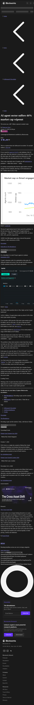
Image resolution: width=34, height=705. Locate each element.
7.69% (13, 324)
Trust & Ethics (6, 692)
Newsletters (6, 660)
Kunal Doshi (5, 535)
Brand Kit (5, 683)
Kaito (6, 307)
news (5, 47)
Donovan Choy (6, 127)
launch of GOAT (13, 152)
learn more (9, 454)
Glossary (5, 700)
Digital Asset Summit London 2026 (10, 457)
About (4, 675)
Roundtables (6, 666)
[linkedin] (7, 650)
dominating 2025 (5, 257)
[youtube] (4, 650)
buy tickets (3, 454)
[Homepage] (9, 3)
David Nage (17, 329)
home (5, 16)
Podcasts (5, 658)
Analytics (5, 668)
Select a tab (4, 552)
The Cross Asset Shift (6, 509)
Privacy (4, 694)
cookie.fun (7, 225)
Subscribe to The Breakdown (8, 246)
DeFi (5, 110)
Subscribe (25, 613)
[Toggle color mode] (30, 3)
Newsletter (3, 243)
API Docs (5, 689)
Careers (5, 677)
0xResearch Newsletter (10, 79)
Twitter (6, 412)
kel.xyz (19, 326)
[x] (11, 650)
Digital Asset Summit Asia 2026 (9, 433)
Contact (5, 680)
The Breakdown (5, 418)
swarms (6, 357)
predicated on (28, 161)
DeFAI (3, 362)
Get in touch (19, 634)
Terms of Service (7, 697)
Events (4, 663)
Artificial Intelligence (9, 410)
